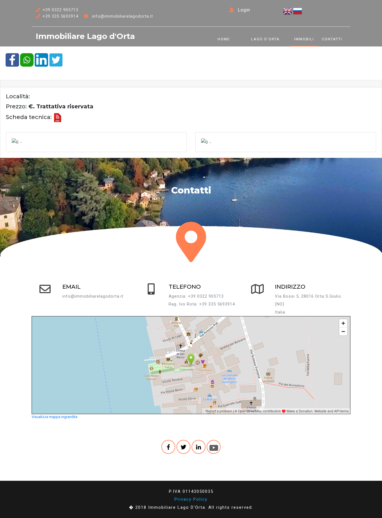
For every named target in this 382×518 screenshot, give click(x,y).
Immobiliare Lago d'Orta (85, 36)
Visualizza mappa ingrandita (54, 417)
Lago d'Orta (265, 39)
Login (243, 10)
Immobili (304, 39)
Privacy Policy (191, 499)
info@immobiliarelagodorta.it (122, 16)
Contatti (332, 39)
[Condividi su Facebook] (12, 59)
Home (224, 39)
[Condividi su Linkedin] (41, 59)
